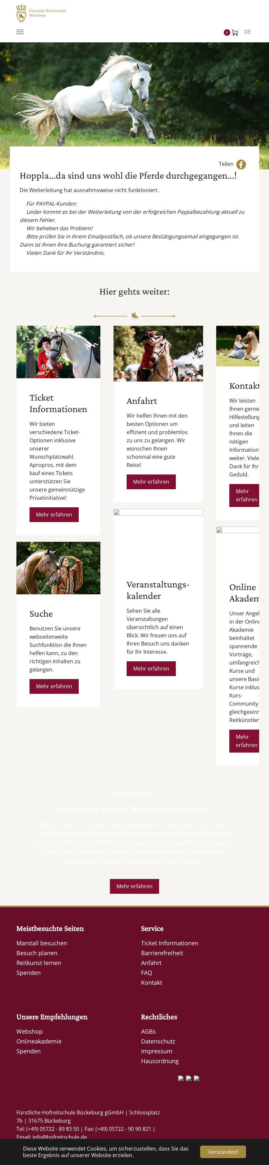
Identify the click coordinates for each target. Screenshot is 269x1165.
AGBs (148, 1031)
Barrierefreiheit (162, 953)
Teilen (227, 164)
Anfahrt (151, 963)
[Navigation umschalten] (20, 31)
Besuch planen (36, 953)
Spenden (28, 973)
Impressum (157, 1051)
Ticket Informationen (169, 943)
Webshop (29, 1031)
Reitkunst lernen (38, 963)
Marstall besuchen (41, 943)
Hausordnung (160, 1061)
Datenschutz (158, 1041)
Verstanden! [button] (223, 1151)
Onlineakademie (39, 1041)
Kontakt (151, 982)
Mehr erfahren (54, 514)
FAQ (146, 973)
